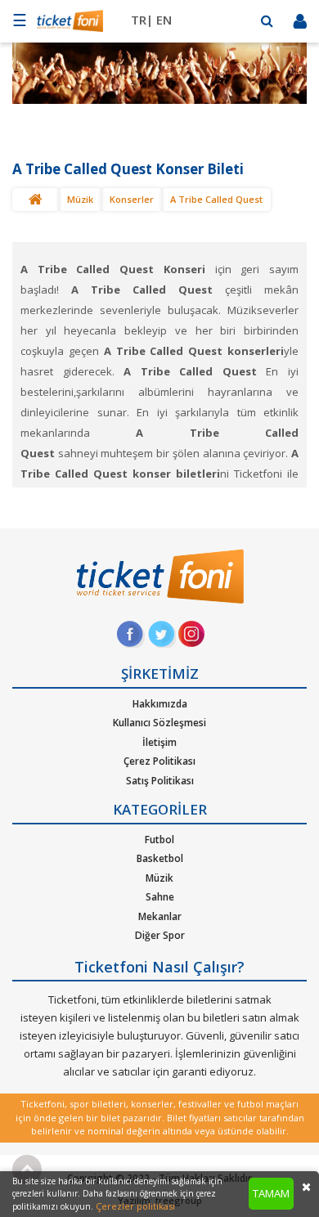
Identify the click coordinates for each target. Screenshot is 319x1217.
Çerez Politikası (159, 761)
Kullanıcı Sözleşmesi (159, 723)
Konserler (132, 199)
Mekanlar (160, 916)
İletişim (159, 742)
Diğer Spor (160, 935)
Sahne (160, 897)
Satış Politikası (160, 781)
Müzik (80, 199)
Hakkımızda (160, 704)
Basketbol (160, 858)
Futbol (159, 840)
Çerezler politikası (135, 1206)
